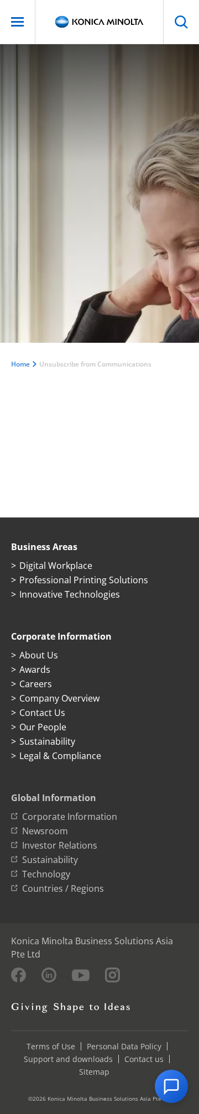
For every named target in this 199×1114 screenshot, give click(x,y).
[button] (171, 1086)
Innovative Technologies (69, 594)
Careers (35, 684)
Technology (46, 874)
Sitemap (94, 1071)
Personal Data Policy (124, 1046)
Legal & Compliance (60, 756)
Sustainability (47, 741)
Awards (34, 669)
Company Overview (59, 698)
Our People (42, 727)
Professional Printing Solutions (83, 580)
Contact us (144, 1059)
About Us (38, 655)
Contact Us (42, 713)
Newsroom (45, 831)
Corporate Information (69, 816)
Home (20, 364)
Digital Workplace (55, 565)
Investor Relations (59, 845)
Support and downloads (68, 1059)
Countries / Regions (63, 888)
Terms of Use (51, 1046)
